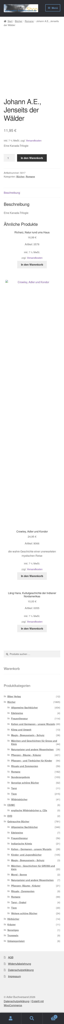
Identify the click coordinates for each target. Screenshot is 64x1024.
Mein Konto (10, 1018)
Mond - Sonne (19, 874)
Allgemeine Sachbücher (24, 707)
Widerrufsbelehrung (19, 964)
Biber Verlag (14, 696)
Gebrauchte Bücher (18, 821)
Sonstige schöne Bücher (25, 782)
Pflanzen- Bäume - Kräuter (25, 885)
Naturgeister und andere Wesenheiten (32, 749)
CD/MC (11, 805)
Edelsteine (17, 713)
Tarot (14, 788)
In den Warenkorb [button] (32, 264)
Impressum (14, 976)
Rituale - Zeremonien (22, 891)
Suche (32, 1018)
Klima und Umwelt (21, 729)
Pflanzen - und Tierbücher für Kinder (31, 760)
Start (10, 21)
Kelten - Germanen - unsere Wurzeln (31, 849)
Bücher (18, 21)
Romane (29, 21)
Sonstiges (13, 930)
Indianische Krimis (21, 843)
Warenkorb (49, 1015)
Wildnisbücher (19, 799)
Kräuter (11, 924)
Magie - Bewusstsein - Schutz (27, 735)
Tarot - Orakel (18, 902)
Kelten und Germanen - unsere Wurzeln (33, 724)
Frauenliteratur (19, 718)
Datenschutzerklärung (21, 970)
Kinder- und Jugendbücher (26, 854)
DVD (9, 816)
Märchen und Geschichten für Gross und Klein (34, 742)
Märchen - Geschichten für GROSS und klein (33, 867)
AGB (10, 957)
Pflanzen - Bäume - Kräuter (26, 755)
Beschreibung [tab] (12, 193)
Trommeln (12, 935)
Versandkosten (34, 140)
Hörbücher (13, 919)
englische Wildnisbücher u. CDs (29, 810)
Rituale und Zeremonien (24, 766)
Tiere (14, 793)
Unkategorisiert (16, 941)
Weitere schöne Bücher (24, 913)
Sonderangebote (20, 777)
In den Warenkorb (32, 158)
